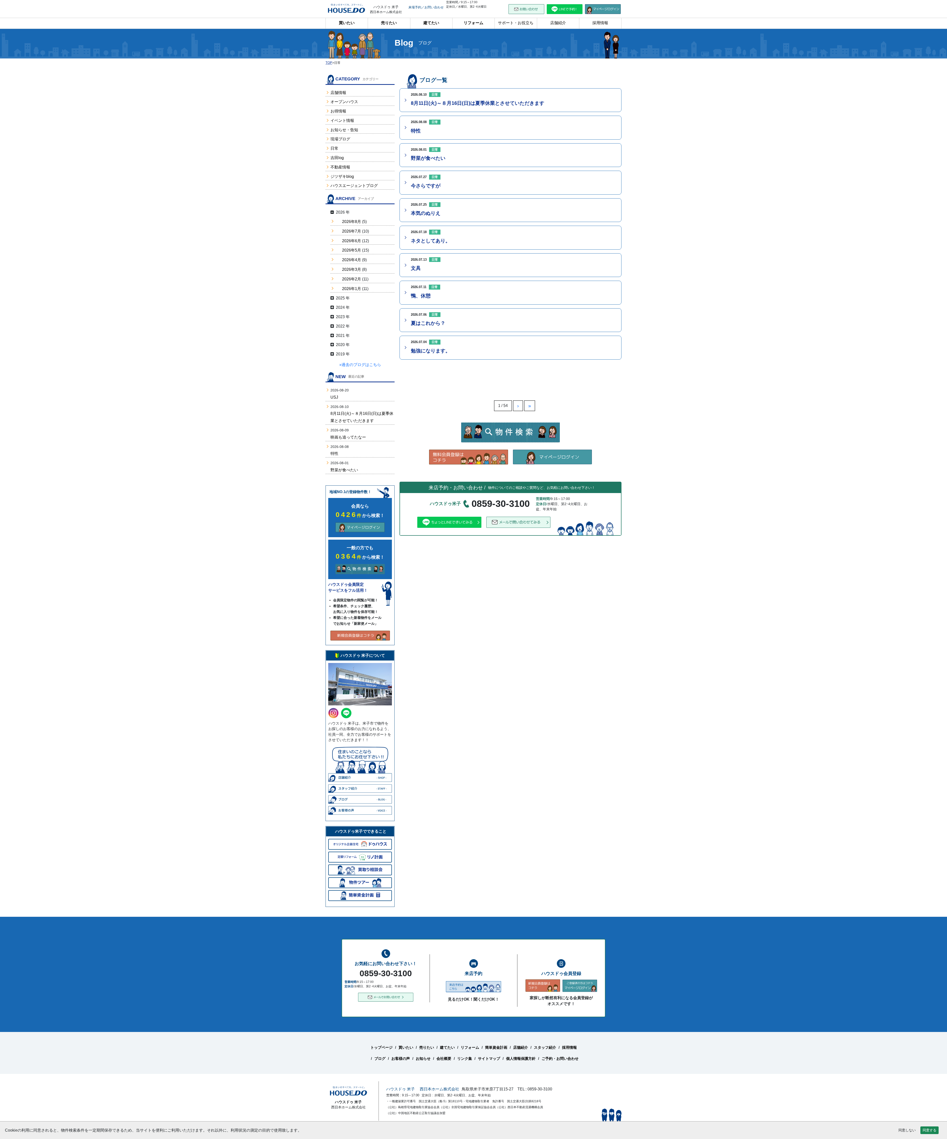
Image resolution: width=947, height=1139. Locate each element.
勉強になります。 (430, 350)
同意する (929, 1130)
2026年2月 (351, 279)
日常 (334, 148)
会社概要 (444, 1058)
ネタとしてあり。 (430, 240)
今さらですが (425, 185)
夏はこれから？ (428, 323)
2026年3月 (351, 269)
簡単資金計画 (496, 1047)
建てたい (431, 23)
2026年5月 (351, 250)
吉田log (337, 158)
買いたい (347, 23)
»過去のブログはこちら (360, 365)
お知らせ (423, 1058)
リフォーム (473, 23)
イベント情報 (342, 120)
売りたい (389, 23)
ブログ (379, 1058)
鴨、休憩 (421, 295)
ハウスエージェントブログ (354, 186)
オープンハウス (344, 102)
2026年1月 (351, 289)
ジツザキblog (342, 176)
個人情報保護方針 (521, 1058)
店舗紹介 (558, 23)
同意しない (907, 1130)
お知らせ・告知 (344, 130)
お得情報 (338, 111)
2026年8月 (351, 222)
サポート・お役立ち (515, 23)
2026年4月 (351, 260)
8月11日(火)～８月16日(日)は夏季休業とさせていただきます (477, 103)
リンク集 (464, 1058)
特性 (416, 130)
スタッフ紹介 (545, 1047)
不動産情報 (340, 167)
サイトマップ (489, 1058)
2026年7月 (351, 231)
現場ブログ (340, 139)
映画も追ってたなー (348, 437)
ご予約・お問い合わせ (560, 1058)
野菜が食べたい (428, 158)
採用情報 (600, 23)
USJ (334, 397)
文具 (416, 268)
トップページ (381, 1047)
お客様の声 (400, 1058)
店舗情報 (338, 93)
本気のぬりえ (425, 213)
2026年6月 (351, 241)
